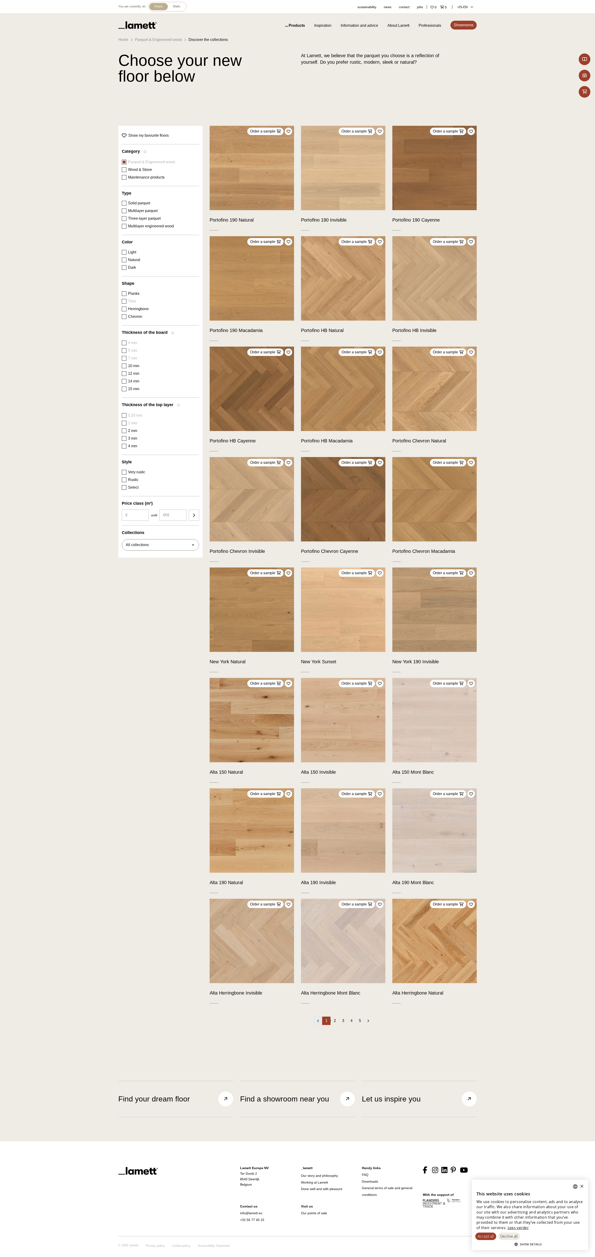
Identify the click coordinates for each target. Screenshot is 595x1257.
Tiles (132, 301)
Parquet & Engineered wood (158, 40)
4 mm (132, 343)
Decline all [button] (509, 1236)
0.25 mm (135, 415)
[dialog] (530, 1215)
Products (297, 25)
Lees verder (518, 1227)
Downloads (370, 1181)
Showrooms (463, 25)
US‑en (463, 7)
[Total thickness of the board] (172, 333)
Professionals (430, 25)
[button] (529, 1244)
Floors (158, 6)
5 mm (132, 350)
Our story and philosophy (319, 1175)
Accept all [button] (486, 1236)
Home (123, 40)
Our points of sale (314, 1213)
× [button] (581, 1186)
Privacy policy (155, 1245)
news (387, 7)
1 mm (132, 423)
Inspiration (322, 25)
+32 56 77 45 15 (252, 1220)
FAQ (365, 1175)
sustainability (366, 7)
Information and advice (359, 25)
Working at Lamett (314, 1182)
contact (404, 7)
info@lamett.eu (251, 1213)
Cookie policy (181, 1245)
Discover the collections (208, 40)
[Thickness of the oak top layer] (178, 405)
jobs (420, 7)
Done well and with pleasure (321, 1189)
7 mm (132, 358)
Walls (176, 6)
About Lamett (398, 25)
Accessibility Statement (214, 1245)
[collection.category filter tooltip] (145, 152)
